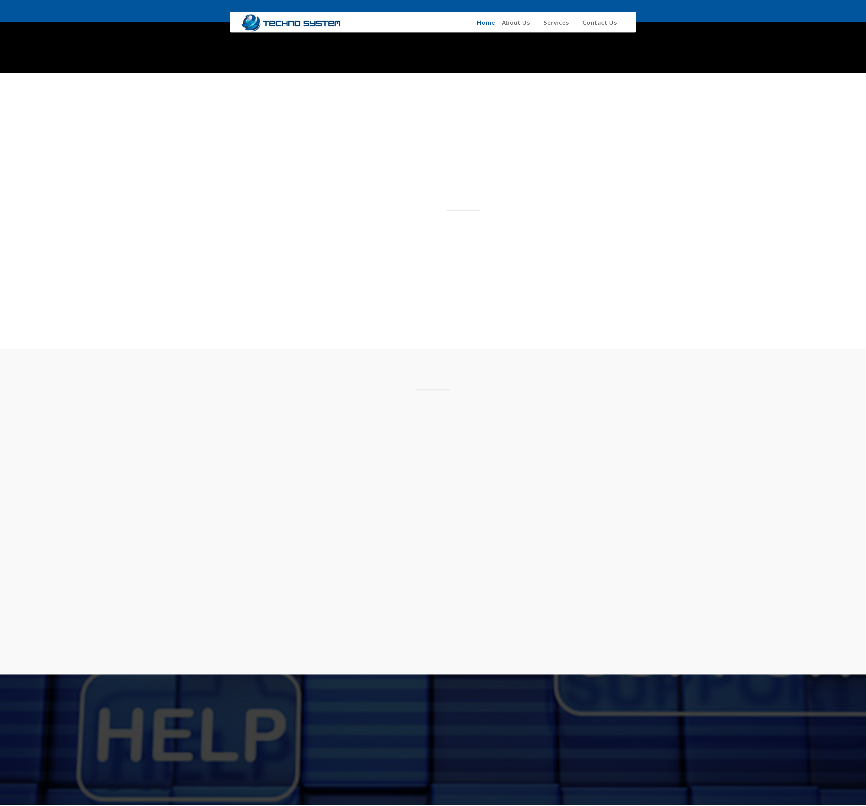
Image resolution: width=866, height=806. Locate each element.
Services (556, 22)
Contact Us (600, 22)
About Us (516, 22)
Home (486, 22)
